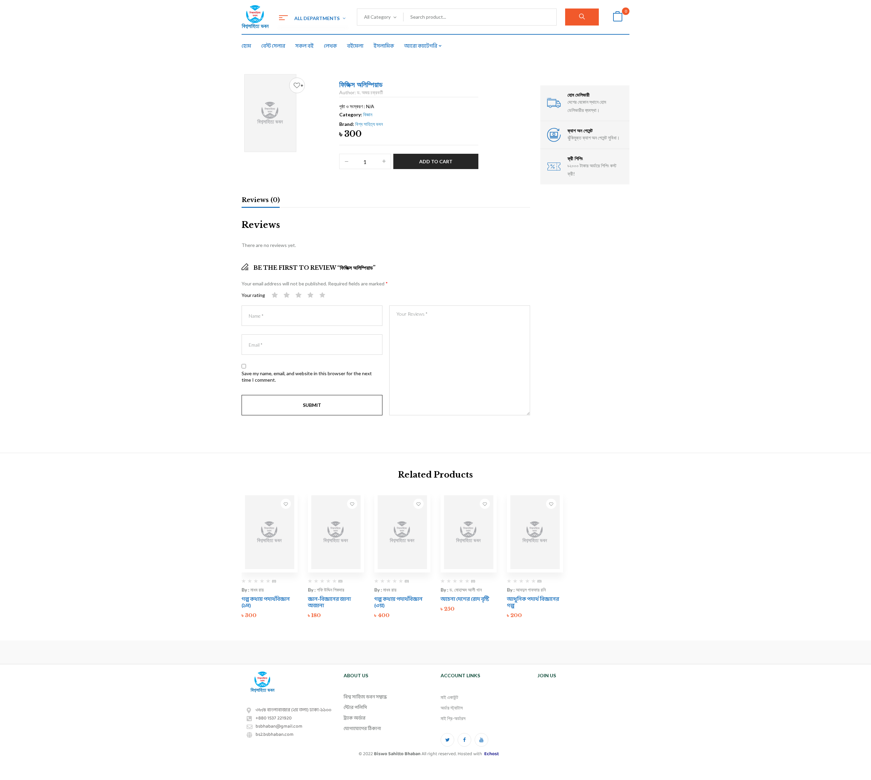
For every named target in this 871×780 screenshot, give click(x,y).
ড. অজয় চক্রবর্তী (370, 92)
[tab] (261, 201)
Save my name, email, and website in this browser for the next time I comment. (307, 376)
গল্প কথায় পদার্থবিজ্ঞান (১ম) (266, 602)
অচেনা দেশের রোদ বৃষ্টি (465, 599)
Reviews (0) (261, 200)
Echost (491, 754)
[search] (582, 17)
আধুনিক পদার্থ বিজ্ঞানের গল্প (533, 602)
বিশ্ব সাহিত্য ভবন (369, 124)
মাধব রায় (257, 590)
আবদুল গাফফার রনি (531, 590)
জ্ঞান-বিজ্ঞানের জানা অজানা (329, 602)
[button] (617, 17)
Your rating (253, 295)
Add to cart (436, 161)
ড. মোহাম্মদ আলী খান (465, 590)
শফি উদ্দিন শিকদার (330, 590)
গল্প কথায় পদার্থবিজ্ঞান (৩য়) (398, 602)
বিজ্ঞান (367, 114)
